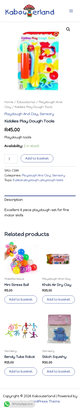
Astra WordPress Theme (40, 401)
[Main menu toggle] (71, 10)
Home (8, 102)
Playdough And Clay (21, 114)
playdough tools (51, 180)
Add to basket (37, 158)
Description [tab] (13, 200)
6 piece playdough (26, 180)
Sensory (47, 114)
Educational (26, 102)
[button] (68, 29)
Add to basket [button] (20, 299)
